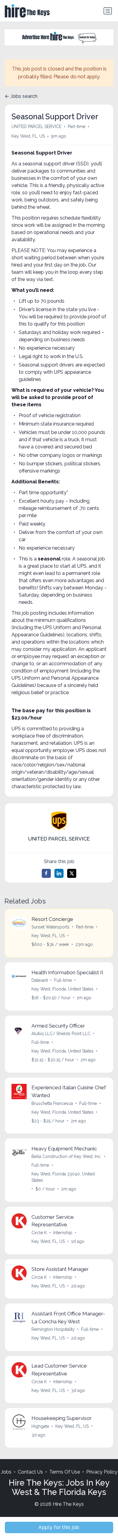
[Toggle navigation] (107, 11)
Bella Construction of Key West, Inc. (66, 1156)
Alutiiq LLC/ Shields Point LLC (60, 1033)
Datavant (39, 980)
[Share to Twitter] (71, 873)
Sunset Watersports (50, 927)
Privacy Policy (101, 1472)
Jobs (6, 1472)
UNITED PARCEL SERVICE (36, 126)
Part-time (76, 126)
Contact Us (30, 1472)
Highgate (40, 1426)
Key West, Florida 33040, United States (63, 1177)
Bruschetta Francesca (52, 1103)
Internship (62, 1232)
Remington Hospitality (53, 1329)
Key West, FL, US (28, 136)
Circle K (39, 1232)
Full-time (63, 980)
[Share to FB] (46, 873)
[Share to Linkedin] (59, 873)
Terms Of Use (64, 1472)
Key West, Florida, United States (62, 989)
